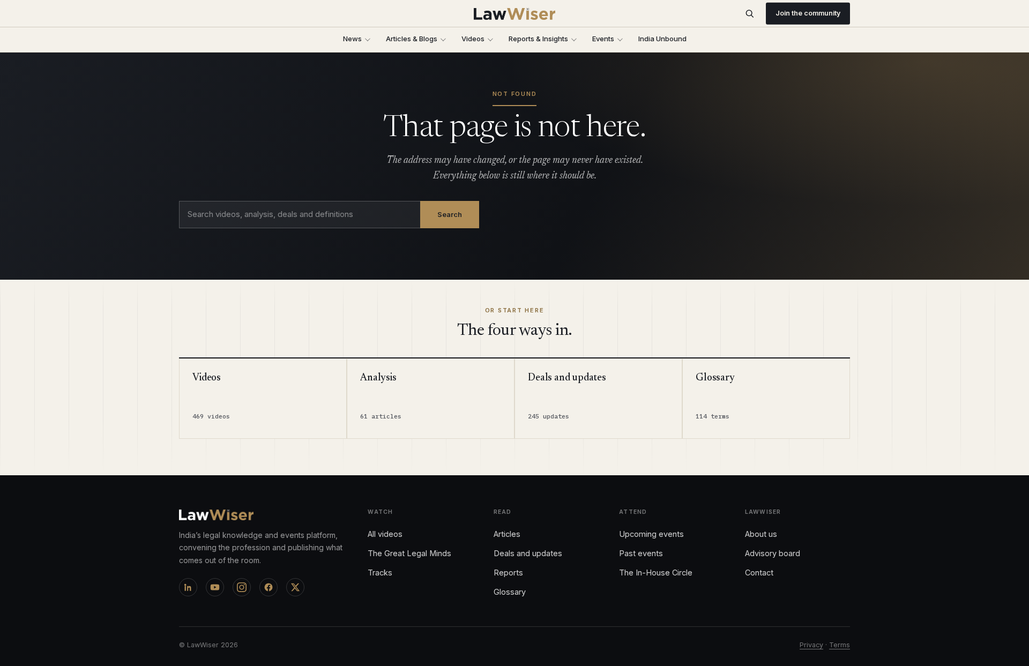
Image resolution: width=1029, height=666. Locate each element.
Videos (472, 38)
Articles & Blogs (411, 38)
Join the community (808, 13)
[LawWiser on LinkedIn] (188, 587)
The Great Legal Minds (409, 553)
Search (449, 214)
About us (761, 533)
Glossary (510, 591)
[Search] (749, 13)
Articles (507, 533)
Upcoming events (651, 533)
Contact (759, 572)
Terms (839, 645)
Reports (508, 572)
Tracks (380, 572)
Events (603, 38)
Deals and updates (528, 553)
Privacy (811, 645)
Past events (641, 553)
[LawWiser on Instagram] (242, 587)
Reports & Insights (538, 38)
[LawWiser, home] (515, 14)
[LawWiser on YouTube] (215, 587)
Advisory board (772, 553)
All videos (385, 533)
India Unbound (662, 38)
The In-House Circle (655, 572)
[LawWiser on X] (295, 587)
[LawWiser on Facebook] (268, 587)
